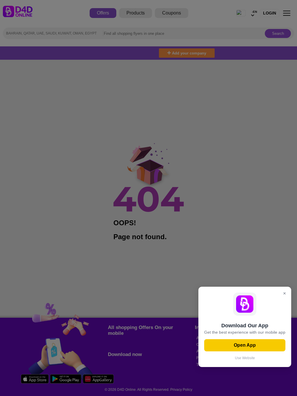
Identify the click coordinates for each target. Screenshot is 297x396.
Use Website (245, 358)
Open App (245, 345)
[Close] (284, 293)
